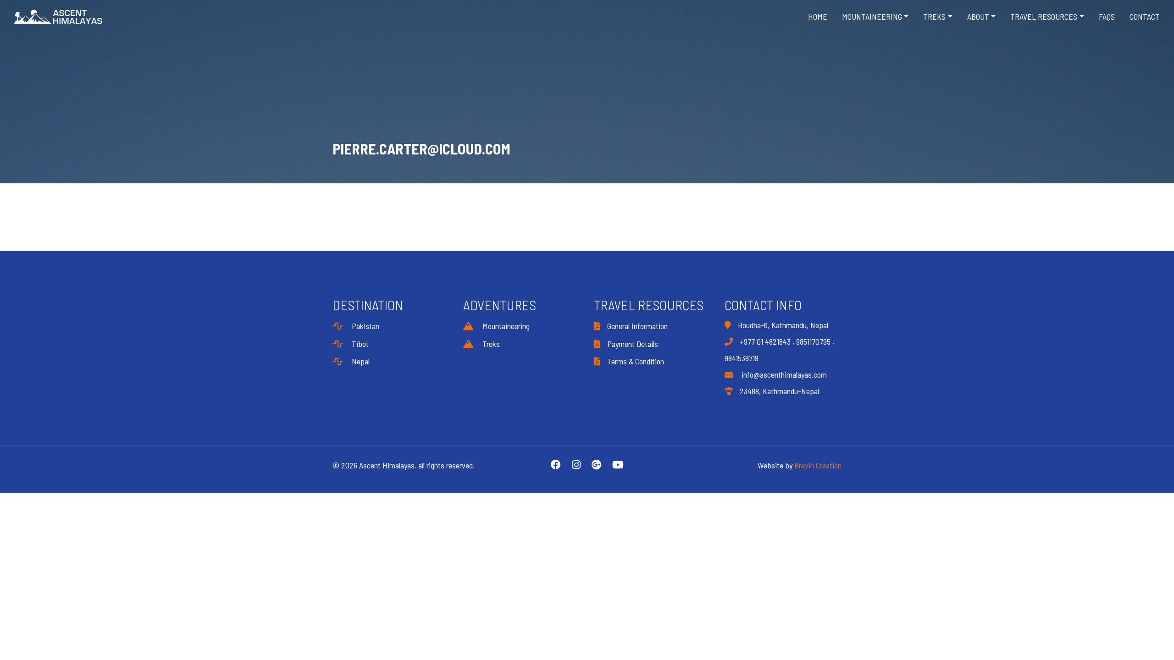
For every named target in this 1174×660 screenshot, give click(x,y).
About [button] (978, 16)
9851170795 (813, 341)
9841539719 (742, 358)
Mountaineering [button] (872, 16)
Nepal (360, 361)
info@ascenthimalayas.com (783, 374)
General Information (637, 326)
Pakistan (364, 326)
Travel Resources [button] (1043, 16)
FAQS (1107, 16)
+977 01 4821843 (765, 341)
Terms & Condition (635, 361)
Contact (1145, 16)
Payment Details (632, 344)
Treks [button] (934, 16)
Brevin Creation (818, 465)
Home (817, 16)
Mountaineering (505, 326)
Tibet (359, 344)
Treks (490, 344)
